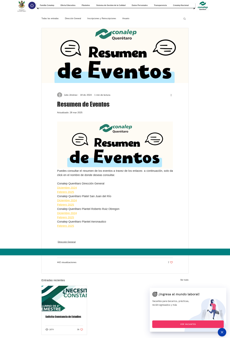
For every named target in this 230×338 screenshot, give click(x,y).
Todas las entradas (50, 18)
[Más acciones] (171, 95)
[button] (47, 5)
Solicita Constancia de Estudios (63, 316)
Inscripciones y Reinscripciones (101, 18)
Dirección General (73, 18)
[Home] (32, 5)
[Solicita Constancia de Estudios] (64, 298)
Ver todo (184, 280)
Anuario (125, 18)
